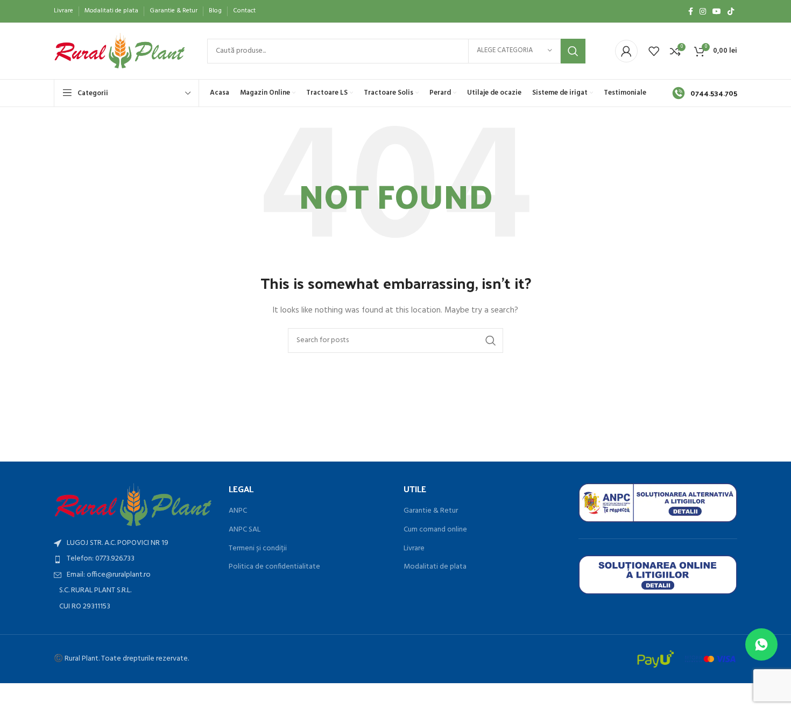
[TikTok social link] (730, 11)
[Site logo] (120, 51)
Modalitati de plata (435, 567)
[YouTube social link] (716, 11)
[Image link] (133, 505)
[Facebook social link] (690, 11)
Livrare (414, 548)
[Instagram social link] (702, 11)
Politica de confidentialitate (274, 567)
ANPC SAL (244, 529)
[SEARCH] (573, 51)
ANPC (238, 511)
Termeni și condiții (258, 548)
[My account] (626, 51)
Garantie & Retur (431, 511)
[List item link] (133, 559)
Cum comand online (435, 529)
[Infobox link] (704, 93)
